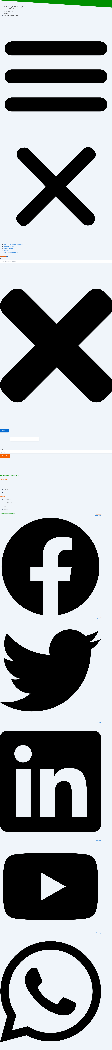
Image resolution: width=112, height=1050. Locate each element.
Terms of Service (8, 11)
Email (1, 449)
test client (6, 13)
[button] (56, 130)
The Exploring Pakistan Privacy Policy (14, 244)
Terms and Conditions (10, 9)
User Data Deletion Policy (11, 15)
